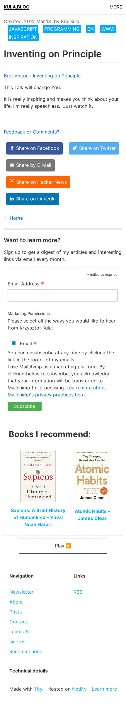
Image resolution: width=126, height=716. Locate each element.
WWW (108, 29)
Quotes (17, 641)
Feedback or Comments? (31, 132)
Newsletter (21, 592)
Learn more (104, 689)
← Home (13, 218)
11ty (38, 689)
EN (90, 29)
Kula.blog (16, 6)
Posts (15, 612)
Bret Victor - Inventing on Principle (42, 76)
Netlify (79, 689)
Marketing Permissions (29, 313)
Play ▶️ (63, 545)
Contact (18, 622)
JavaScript (23, 29)
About (16, 602)
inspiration (23, 37)
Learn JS (19, 631)
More (116, 6)
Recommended (25, 651)
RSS (78, 592)
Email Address (26, 284)
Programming (62, 29)
